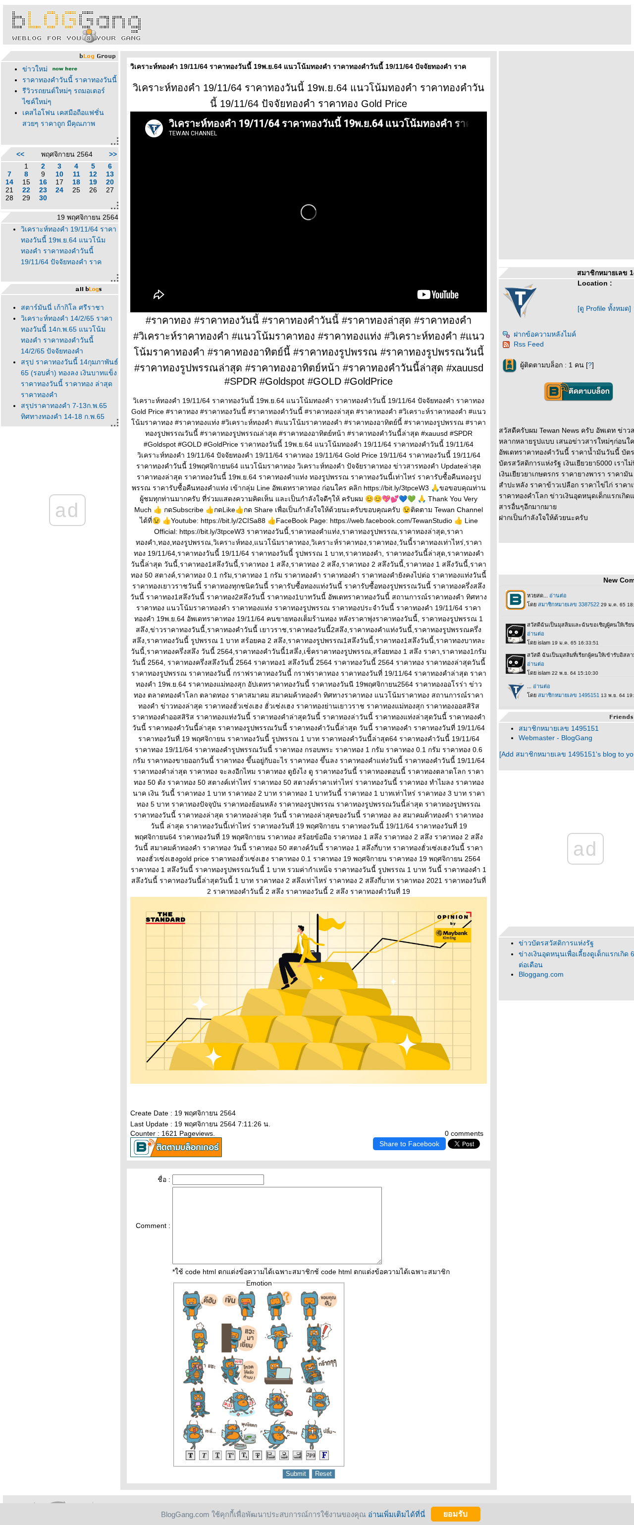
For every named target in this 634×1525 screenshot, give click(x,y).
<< (20, 154)
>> (113, 154)
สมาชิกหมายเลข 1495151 (559, 728)
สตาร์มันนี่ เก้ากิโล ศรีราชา (62, 307)
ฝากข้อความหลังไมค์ (545, 334)
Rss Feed (529, 344)
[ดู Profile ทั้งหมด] (604, 308)
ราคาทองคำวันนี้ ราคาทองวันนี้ (69, 80)
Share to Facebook (409, 1144)
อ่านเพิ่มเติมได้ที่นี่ (396, 1514)
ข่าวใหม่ (35, 69)
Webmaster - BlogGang (555, 738)
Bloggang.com (541, 974)
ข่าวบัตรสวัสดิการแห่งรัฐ (556, 943)
